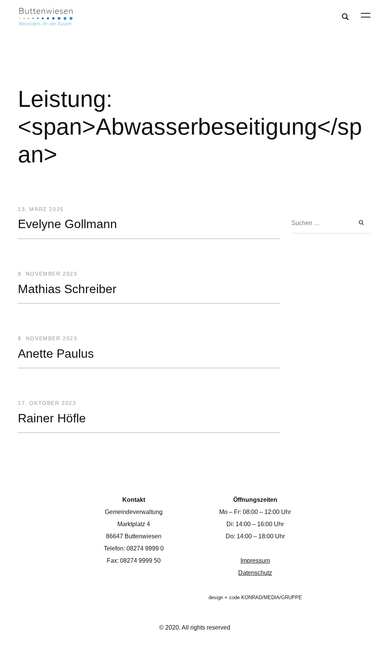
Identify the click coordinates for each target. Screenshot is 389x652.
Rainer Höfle (52, 418)
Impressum (255, 560)
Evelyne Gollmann (67, 224)
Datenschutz (255, 573)
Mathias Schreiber (67, 288)
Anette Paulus (56, 353)
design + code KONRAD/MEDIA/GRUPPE (255, 597)
